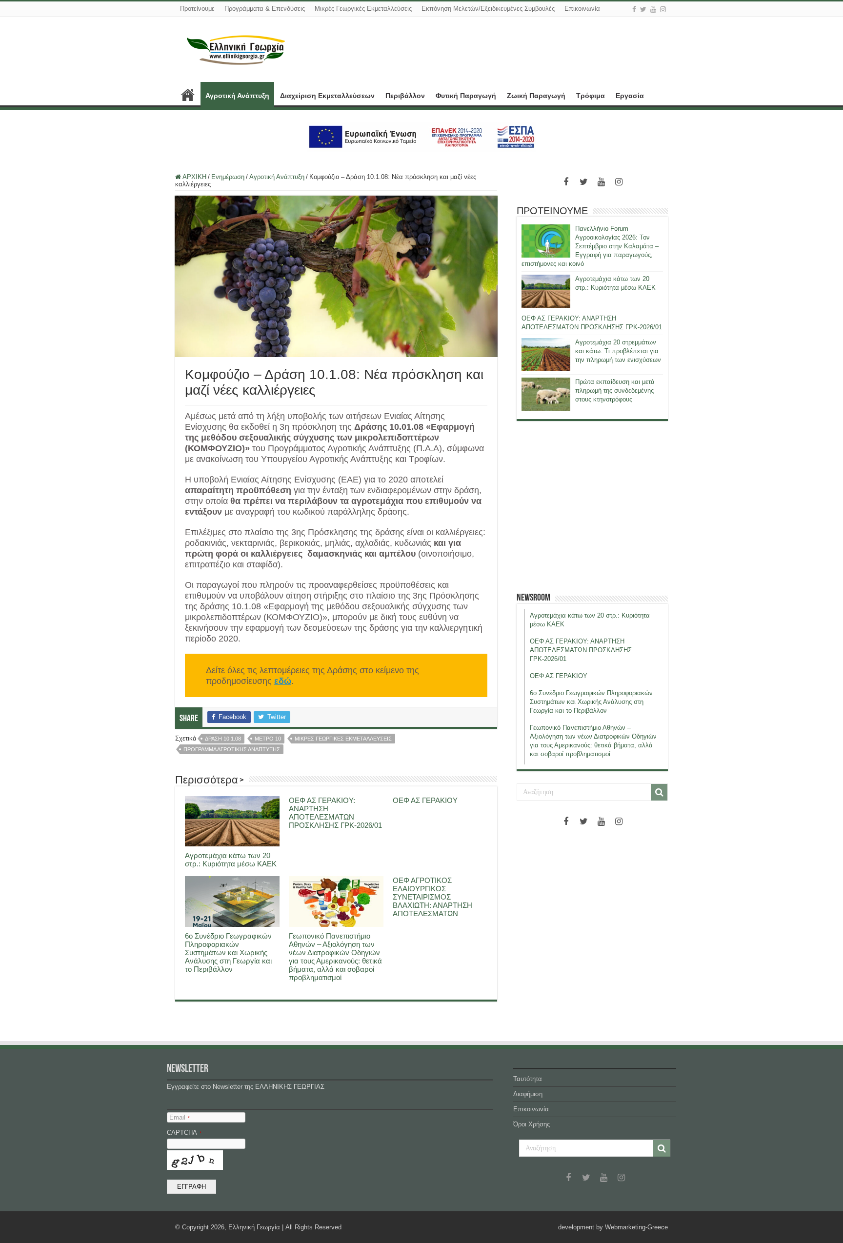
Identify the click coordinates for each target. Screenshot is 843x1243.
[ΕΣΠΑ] (421, 136)
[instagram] (663, 9)
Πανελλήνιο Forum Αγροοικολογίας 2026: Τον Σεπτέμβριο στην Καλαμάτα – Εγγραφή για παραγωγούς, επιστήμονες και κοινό (590, 246)
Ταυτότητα (527, 1079)
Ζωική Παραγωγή (536, 96)
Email (179, 1117)
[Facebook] (634, 9)
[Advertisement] (592, 506)
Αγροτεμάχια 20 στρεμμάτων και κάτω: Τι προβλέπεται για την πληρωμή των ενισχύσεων (618, 351)
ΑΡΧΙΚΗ (188, 94)
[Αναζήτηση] (659, 792)
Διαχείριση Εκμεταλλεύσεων (327, 96)
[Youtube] (653, 9)
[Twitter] (643, 9)
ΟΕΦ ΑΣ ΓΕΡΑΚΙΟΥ (425, 800)
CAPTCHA (184, 1132)
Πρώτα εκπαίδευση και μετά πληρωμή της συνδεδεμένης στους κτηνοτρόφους (615, 390)
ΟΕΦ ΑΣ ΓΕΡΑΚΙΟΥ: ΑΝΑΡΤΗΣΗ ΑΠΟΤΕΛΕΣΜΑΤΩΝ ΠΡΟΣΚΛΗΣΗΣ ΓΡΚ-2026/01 (335, 812)
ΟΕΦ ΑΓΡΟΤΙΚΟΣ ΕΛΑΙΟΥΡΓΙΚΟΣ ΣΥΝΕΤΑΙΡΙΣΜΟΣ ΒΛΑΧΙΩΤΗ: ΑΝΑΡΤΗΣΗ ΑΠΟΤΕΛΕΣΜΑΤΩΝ (432, 897)
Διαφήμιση (527, 1094)
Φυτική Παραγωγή (466, 96)
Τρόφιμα (590, 96)
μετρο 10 (268, 739)
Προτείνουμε (197, 8)
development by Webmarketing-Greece (613, 1227)
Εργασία (630, 96)
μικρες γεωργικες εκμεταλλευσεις (343, 739)
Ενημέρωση (227, 176)
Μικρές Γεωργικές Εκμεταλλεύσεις (363, 8)
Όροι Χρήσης (531, 1124)
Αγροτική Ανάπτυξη (237, 96)
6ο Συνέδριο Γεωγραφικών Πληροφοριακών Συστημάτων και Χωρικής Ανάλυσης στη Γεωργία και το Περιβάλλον (228, 952)
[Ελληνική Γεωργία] (236, 48)
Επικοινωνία (582, 8)
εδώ (282, 681)
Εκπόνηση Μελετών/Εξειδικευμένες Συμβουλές (488, 8)
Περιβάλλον (405, 96)
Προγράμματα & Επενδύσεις (264, 8)
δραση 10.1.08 (223, 739)
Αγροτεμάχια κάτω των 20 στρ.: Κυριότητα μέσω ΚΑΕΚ (231, 859)
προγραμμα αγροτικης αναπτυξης (231, 749)
